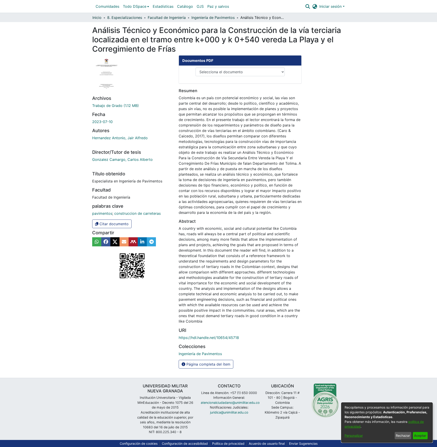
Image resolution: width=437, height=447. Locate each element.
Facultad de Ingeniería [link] (167, 17)
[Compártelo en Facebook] (105, 241)
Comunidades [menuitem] (107, 6)
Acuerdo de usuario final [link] (267, 443)
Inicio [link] (97, 17)
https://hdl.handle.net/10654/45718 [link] (209, 337)
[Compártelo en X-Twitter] (114, 241)
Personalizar (354, 435)
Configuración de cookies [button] (139, 443)
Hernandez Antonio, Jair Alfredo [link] (120, 138)
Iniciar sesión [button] (331, 6)
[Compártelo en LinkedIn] (142, 241)
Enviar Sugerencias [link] (303, 443)
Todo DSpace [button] (134, 6)
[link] (115, 105)
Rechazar (403, 435)
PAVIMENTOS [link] (102, 213)
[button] (307, 6)
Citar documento (113, 224)
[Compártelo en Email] (124, 241)
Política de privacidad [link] (228, 443)
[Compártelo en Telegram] (151, 241)
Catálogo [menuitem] (185, 6)
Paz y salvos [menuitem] (218, 6)
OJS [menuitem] (200, 6)
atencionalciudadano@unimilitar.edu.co (230, 402)
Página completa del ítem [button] (207, 364)
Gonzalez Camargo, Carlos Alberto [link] (122, 159)
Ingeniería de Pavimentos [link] (213, 17)
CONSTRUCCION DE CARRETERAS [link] (137, 213)
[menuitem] (136, 6)
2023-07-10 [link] (102, 121)
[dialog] (386, 422)
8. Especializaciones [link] (124, 17)
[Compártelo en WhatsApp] (96, 241)
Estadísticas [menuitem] (163, 6)
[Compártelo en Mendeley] (133, 241)
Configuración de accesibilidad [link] (185, 443)
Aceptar (420, 435)
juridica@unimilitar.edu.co (229, 412)
